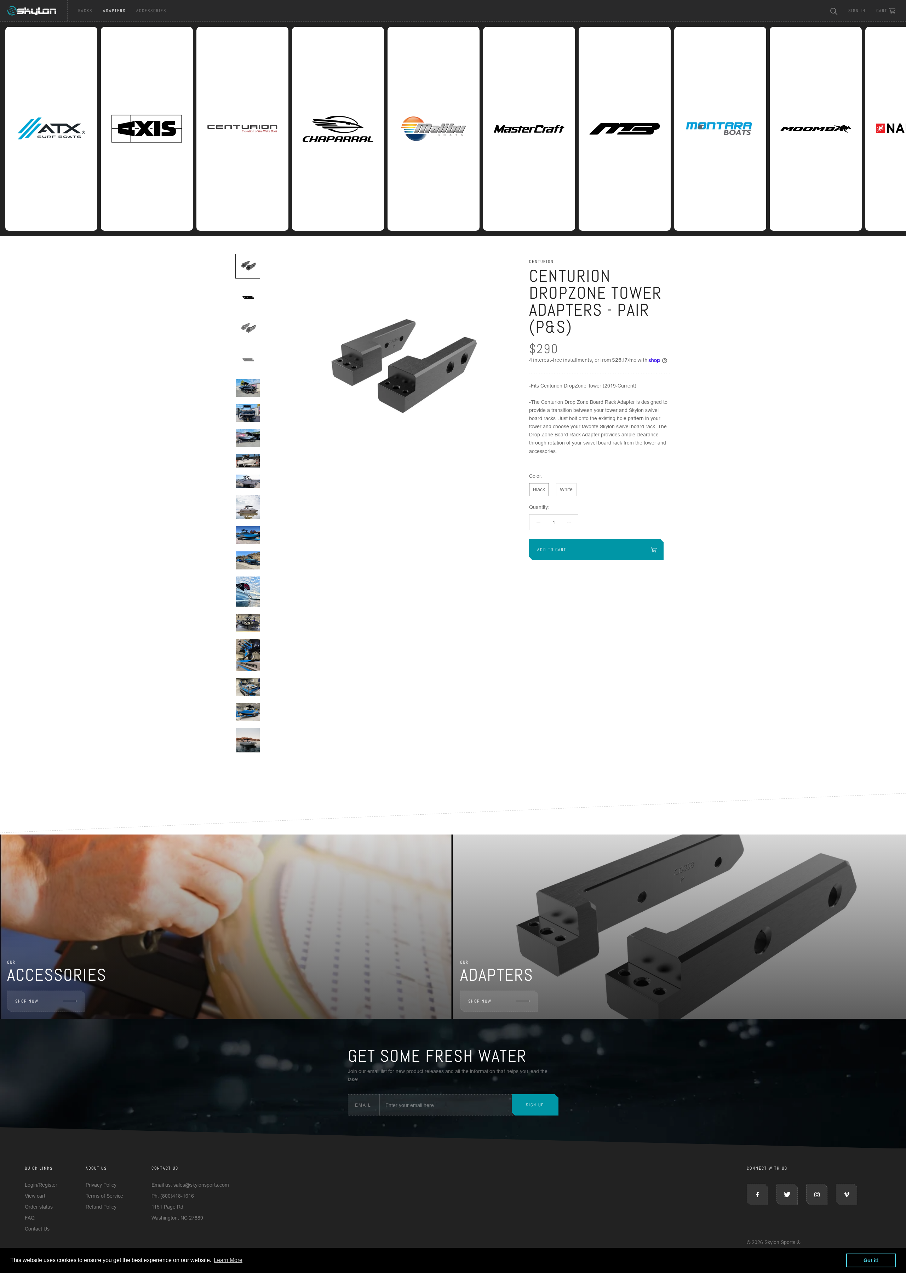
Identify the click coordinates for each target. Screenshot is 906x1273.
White (566, 489)
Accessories (151, 10)
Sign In (857, 10)
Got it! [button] (871, 1260)
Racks (85, 10)
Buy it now (600, 585)
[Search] (834, 11)
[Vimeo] (846, 1194)
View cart (35, 1196)
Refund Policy (101, 1207)
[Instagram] (816, 1194)
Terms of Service (104, 1196)
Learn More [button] (228, 1260)
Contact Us (37, 1229)
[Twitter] (787, 1194)
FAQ (30, 1218)
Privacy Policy (101, 1185)
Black (539, 489)
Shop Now (27, 1001)
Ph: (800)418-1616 (172, 1196)
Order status (39, 1207)
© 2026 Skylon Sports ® (773, 1242)
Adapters (114, 10)
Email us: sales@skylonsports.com (190, 1185)
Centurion (541, 261)
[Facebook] (757, 1194)
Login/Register (41, 1185)
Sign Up (535, 1105)
